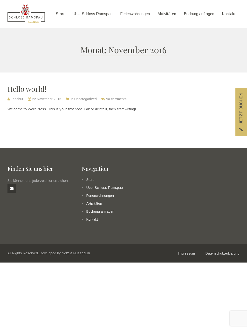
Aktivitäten (94, 203)
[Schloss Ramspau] (26, 14)
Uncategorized (85, 99)
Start (90, 180)
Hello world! (27, 89)
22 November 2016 (46, 99)
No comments (116, 99)
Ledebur (17, 99)
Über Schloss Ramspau (104, 188)
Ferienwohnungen (100, 195)
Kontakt (92, 219)
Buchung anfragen (100, 211)
